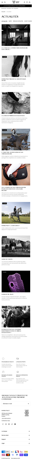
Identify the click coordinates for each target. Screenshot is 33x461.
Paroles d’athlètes (18, 21)
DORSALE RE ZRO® (7, 294)
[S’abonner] (28, 404)
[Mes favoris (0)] (27, 2)
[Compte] (24, 2)
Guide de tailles (7, 259)
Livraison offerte (20, 361)
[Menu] (2, 2)
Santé (10, 21)
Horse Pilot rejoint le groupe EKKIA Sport (14, 79)
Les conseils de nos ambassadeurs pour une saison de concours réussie (14, 189)
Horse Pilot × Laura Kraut (11, 225)
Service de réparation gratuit (22, 376)
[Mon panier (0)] (30, 2)
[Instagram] (6, 424)
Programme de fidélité (8, 361)
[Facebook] (3, 424)
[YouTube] (15, 424)
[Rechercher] (5, 2)
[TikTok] (12, 424)
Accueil (3, 11)
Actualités (4, 21)
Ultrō (19, 458)
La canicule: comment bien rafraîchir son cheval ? (14, 48)
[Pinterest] (9, 424)
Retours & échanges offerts (7, 376)
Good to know (28, 21)
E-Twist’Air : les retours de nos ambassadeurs (12, 153)
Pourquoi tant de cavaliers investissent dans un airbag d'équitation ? (11, 331)
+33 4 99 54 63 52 (6, 418)
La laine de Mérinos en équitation (13, 115)
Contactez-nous (6, 420)
